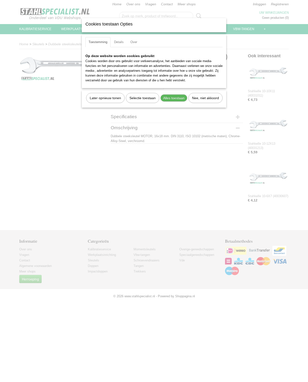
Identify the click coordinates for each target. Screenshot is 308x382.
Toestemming (98, 42)
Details (119, 42)
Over (133, 42)
